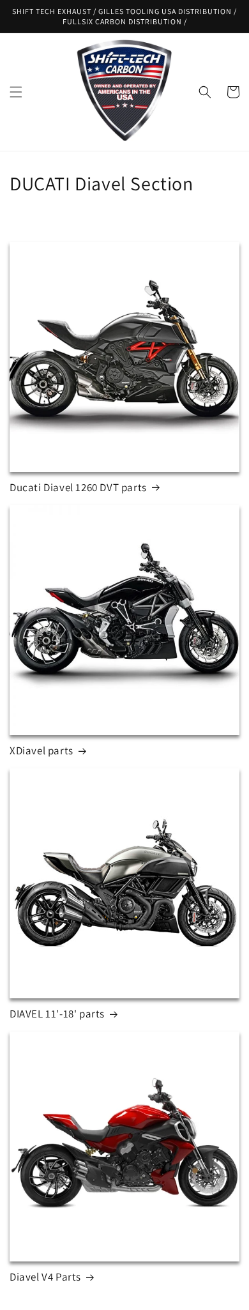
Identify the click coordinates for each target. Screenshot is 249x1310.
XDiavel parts (41, 750)
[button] (16, 92)
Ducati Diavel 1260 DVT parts (78, 487)
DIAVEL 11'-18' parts (57, 1014)
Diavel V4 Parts (45, 1277)
